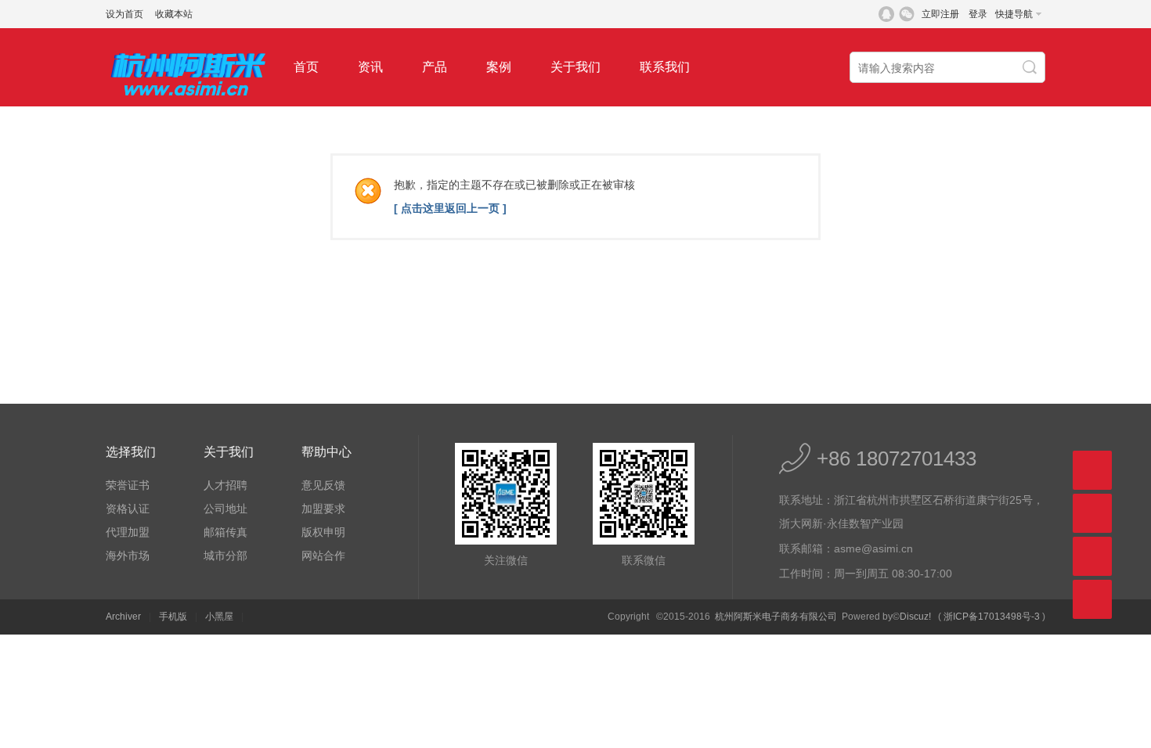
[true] (1031, 68)
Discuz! (915, 616)
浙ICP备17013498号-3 (992, 616)
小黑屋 (219, 616)
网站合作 (323, 555)
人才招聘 (225, 485)
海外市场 (128, 555)
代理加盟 (128, 532)
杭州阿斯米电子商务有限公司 (776, 616)
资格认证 (128, 508)
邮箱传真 (225, 532)
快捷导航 (1014, 14)
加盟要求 (323, 508)
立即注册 (940, 14)
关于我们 (575, 67)
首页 (306, 67)
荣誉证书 (128, 485)
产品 (434, 67)
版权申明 (323, 532)
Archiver (123, 616)
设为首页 (124, 14)
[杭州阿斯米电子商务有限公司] (188, 103)
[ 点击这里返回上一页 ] (450, 208)
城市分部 (225, 555)
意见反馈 (323, 485)
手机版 (173, 616)
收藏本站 (174, 14)
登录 (978, 14)
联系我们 (665, 67)
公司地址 (225, 508)
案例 (498, 67)
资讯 (370, 67)
